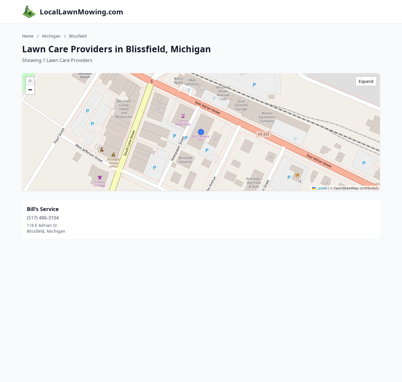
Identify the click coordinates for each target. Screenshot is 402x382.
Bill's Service (43, 208)
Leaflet (321, 187)
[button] (201, 132)
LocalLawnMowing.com (81, 11)
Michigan (51, 36)
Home (28, 36)
